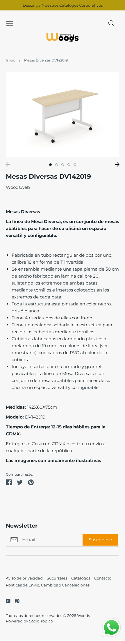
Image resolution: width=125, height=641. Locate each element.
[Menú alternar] (9, 23)
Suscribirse (100, 539)
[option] (62, 114)
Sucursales (57, 578)
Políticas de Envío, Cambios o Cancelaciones (48, 585)
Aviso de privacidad (24, 578)
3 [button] (62, 164)
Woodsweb (18, 187)
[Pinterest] (14, 600)
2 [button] (56, 164)
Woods (84, 615)
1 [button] (50, 164)
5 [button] (75, 164)
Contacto (102, 578)
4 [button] (68, 164)
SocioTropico (41, 621)
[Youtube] (5, 600)
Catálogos (80, 578)
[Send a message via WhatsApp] (111, 627)
